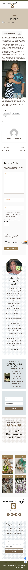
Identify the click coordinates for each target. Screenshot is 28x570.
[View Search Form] (20, 4)
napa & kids (22, 149)
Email (7, 208)
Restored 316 (23, 567)
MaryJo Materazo (14, 138)
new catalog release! (5, 150)
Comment (8, 174)
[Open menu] (24, 4)
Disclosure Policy (7, 563)
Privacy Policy (17, 563)
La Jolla (23, 40)
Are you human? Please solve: (13, 220)
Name (7, 200)
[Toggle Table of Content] (18, 33)
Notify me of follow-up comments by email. (11, 236)
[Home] (11, 15)
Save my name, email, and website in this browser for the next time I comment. (14, 214)
